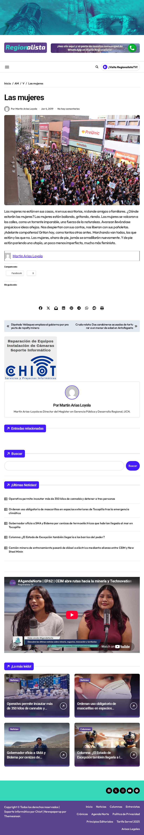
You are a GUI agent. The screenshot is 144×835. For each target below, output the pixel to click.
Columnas (85, 729)
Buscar (16, 454)
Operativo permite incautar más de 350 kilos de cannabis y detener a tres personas (62, 498)
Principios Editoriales (100, 821)
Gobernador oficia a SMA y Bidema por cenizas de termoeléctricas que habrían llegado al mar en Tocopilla (71, 525)
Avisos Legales (131, 829)
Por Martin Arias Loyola (24, 108)
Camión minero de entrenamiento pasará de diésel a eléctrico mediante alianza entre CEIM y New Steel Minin (71, 549)
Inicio (89, 806)
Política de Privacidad (126, 814)
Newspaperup (52, 811)
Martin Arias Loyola (28, 256)
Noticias (14, 680)
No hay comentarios (68, 108)
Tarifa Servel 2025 (128, 821)
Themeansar (12, 816)
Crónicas (82, 814)
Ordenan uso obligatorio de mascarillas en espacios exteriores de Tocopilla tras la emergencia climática (69, 511)
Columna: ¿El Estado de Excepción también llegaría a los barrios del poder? (57, 537)
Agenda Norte (100, 814)
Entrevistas (133, 806)
